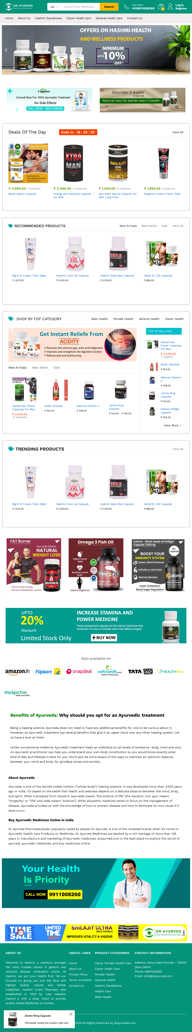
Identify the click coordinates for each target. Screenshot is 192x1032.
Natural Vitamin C (88, 405)
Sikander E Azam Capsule (160, 193)
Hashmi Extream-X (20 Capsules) (68, 195)
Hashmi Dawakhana (108, 985)
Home (9, 18)
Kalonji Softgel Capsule (170, 410)
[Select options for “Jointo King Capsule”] (120, 399)
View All (178, 132)
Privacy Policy (78, 974)
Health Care (103, 991)
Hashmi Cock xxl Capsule (72, 503)
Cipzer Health (174, 319)
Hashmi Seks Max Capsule (117, 503)
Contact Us (134, 18)
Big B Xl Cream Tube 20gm (29, 503)
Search (109, 6)
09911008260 (153, 971)
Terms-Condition (80, 980)
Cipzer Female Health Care (113, 963)
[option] (28, 169)
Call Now (137, 4)
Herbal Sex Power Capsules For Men (23, 407)
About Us (24, 18)
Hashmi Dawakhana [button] (48, 18)
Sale (165, 226)
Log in (180, 5)
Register (181, 8)
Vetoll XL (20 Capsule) (158, 503)
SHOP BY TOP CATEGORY (39, 319)
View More (171, 425)
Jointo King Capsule (116, 407)
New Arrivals (128, 226)
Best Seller (149, 226)
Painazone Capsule (83, 275)
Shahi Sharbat (53, 405)
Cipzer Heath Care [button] (78, 18)
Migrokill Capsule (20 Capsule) (128, 277)
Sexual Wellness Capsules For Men (118, 195)
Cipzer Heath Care (107, 968)
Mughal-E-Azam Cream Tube (26, 193)
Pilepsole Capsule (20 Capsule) (41, 277)
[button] (6, 50)
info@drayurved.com (157, 976)
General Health (149, 319)
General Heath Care (109, 18)
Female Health (123, 319)
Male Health (99, 319)
